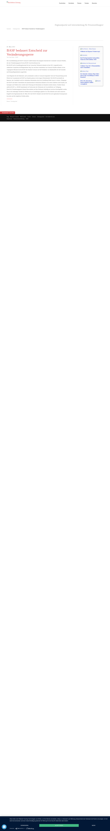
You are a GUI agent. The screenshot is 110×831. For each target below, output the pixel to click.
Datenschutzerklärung (18, 118)
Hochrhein (71, 3)
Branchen (94, 3)
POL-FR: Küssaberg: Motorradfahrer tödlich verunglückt (86, 82)
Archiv (29, 116)
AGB (27, 118)
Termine (87, 3)
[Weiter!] (102, 50)
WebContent (23, 116)
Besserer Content (14, 116)
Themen (79, 3)
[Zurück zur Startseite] (19, 3)
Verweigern (24, 825)
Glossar (34, 116)
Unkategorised (40, 116)
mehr (93, 825)
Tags (8, 116)
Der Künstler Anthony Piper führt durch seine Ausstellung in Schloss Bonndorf (89, 75)
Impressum (9, 118)
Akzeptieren (59, 825)
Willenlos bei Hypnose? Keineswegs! (90, 51)
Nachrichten (62, 3)
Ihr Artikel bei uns (50, 116)
